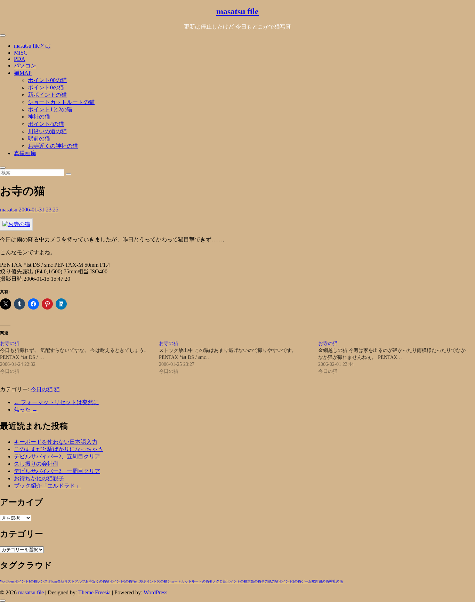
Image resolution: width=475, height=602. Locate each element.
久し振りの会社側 (36, 464)
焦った (26, 409)
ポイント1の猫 (26, 581)
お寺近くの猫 (95, 581)
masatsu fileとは (32, 46)
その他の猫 (270, 581)
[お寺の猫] (79, 357)
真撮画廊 (25, 153)
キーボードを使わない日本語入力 (55, 442)
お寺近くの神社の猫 (53, 146)
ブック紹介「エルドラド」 (47, 486)
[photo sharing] (16, 224)
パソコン (25, 66)
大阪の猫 (254, 581)
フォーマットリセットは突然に (56, 402)
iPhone (52, 581)
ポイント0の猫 (46, 87)
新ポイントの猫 (47, 95)
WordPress (7, 581)
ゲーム (306, 581)
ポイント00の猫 (47, 80)
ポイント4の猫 (46, 124)
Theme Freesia (94, 592)
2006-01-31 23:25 (38, 209)
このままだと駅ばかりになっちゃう (58, 449)
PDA (19, 59)
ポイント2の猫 (290, 581)
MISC (20, 53)
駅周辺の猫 (320, 581)
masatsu (9, 209)
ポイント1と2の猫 (50, 109)
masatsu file (237, 11)
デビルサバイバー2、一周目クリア (57, 471)
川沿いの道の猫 (47, 131)
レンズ (42, 581)
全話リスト (66, 581)
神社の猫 (39, 117)
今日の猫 (42, 389)
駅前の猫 (39, 139)
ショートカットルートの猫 (61, 102)
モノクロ (216, 581)
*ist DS (137, 581)
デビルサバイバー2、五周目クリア (57, 456)
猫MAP (23, 73)
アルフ (80, 581)
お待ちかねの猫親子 (39, 478)
